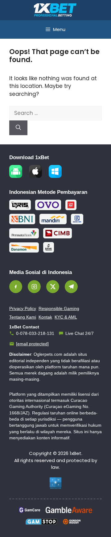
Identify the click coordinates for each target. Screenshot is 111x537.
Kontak (45, 317)
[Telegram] (71, 286)
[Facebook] (15, 286)
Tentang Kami (22, 317)
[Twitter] (52, 286)
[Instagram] (34, 286)
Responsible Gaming (59, 308)
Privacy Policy (22, 308)
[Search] (18, 127)
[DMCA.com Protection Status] (55, 483)
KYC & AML (66, 317)
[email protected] (32, 343)
